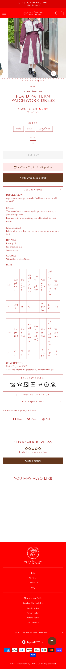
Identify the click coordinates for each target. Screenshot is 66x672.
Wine (18, 128)
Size (33, 137)
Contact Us (33, 582)
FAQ (33, 587)
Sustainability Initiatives (33, 603)
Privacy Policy (33, 612)
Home (32, 86)
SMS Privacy (33, 622)
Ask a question (33, 401)
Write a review (33, 460)
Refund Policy (33, 617)
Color (33, 123)
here (34, 410)
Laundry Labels (33, 378)
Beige (30, 128)
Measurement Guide (33, 598)
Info (33, 572)
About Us (33, 577)
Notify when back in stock (33, 177)
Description (33, 190)
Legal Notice (33, 607)
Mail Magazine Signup (32, 632)
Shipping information (33, 394)
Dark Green (44, 128)
